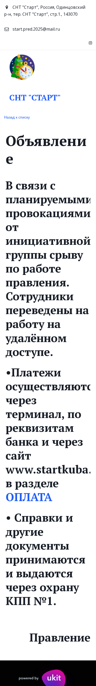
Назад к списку (17, 117)
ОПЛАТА (29, 496)
